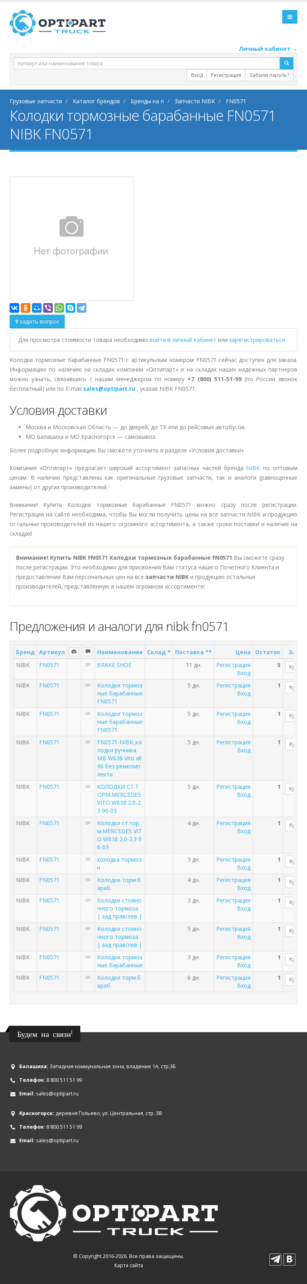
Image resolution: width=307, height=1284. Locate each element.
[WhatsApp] (59, 308)
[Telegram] (81, 308)
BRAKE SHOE (114, 665)
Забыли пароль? (269, 75)
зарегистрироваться (257, 340)
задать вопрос (39, 321)
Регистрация (226, 75)
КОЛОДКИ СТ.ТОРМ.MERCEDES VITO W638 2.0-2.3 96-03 (119, 798)
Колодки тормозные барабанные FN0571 (120, 693)
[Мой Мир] (37, 308)
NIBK (253, 468)
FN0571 (49, 665)
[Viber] (48, 308)
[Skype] (70, 308)
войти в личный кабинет (184, 340)
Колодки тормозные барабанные (120, 961)
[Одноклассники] (25, 308)
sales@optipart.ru (57, 1093)
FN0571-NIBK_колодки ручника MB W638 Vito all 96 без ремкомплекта (119, 758)
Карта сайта (128, 1265)
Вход (197, 75)
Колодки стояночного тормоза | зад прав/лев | (119, 908)
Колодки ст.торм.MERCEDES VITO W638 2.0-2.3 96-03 (119, 835)
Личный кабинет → (268, 48)
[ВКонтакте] (14, 308)
